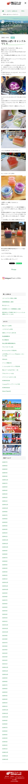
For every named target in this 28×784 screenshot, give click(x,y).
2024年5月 (4, 522)
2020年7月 (4, 685)
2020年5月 (4, 692)
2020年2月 (4, 702)
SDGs (22, 11)
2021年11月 (5, 628)
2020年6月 (4, 688)
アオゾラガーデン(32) (7, 347)
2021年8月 (4, 639)
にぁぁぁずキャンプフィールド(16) (11, 384)
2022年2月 (4, 617)
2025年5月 (4, 487)
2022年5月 (4, 607)
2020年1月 (4, 706)
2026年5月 (4, 469)
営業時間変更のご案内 (7, 301)
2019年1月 (4, 748)
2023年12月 (5, 540)
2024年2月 (4, 533)
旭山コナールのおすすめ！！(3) (10, 370)
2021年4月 (4, 653)
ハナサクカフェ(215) (7, 329)
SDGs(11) (4, 359)
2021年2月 (4, 660)
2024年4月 (4, 525)
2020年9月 (4, 678)
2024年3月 (4, 529)
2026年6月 (4, 465)
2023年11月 (5, 543)
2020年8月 (4, 681)
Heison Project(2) (6, 391)
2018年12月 (5, 752)
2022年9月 (4, 593)
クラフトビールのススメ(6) (9, 377)
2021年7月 (4, 642)
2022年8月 (4, 596)
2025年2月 (4, 497)
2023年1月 (4, 579)
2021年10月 (5, 632)
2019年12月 (5, 709)
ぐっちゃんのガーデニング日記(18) (11, 366)
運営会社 (7, 776)
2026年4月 (4, 472)
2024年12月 (5, 504)
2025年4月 (4, 490)
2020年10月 (5, 674)
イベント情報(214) (6, 363)
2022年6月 (4, 603)
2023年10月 (5, 547)
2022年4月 (4, 610)
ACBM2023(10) (6, 387)
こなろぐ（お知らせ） (12, 11)
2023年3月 (4, 571)
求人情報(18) (5, 339)
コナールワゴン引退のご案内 (9, 298)
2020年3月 (4, 699)
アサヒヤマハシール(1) (8, 373)
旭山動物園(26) (6, 336)
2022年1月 (4, 621)
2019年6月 (4, 731)
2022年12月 (5, 582)
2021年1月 (4, 663)
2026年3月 (4, 476)
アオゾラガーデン (19, 776)
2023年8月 (4, 554)
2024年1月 (4, 536)
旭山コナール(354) (6, 325)
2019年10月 (5, 717)
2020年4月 (4, 695)
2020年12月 (5, 667)
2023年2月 (4, 575)
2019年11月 (5, 713)
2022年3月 (4, 614)
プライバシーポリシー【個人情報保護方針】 (14, 778)
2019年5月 (4, 734)
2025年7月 (4, 483)
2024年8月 (4, 511)
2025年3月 (4, 494)
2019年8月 (4, 724)
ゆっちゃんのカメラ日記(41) (9, 350)
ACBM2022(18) (6, 380)
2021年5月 (4, 649)
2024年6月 (4, 518)
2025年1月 (4, 501)
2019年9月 (4, 720)
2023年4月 (4, 568)
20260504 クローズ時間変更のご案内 (11, 309)
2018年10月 (5, 759)
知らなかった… (6, 305)
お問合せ (12, 776)
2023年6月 (4, 561)
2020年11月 (5, 671)
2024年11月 (5, 508)
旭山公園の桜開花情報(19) (8, 343)
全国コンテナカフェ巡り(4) (9, 332)
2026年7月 (4, 462)
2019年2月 (4, 745)
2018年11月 (5, 756)
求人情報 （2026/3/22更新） (14, 780)
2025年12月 (5, 479)
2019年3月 (4, 741)
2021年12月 (5, 625)
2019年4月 (4, 738)
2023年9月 (4, 550)
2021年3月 (4, 656)
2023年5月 (4, 564)
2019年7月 (4, 727)
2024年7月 (4, 515)
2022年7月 (4, 600)
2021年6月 (4, 646)
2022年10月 (5, 589)
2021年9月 (4, 635)
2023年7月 (4, 557)
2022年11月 (5, 586)
